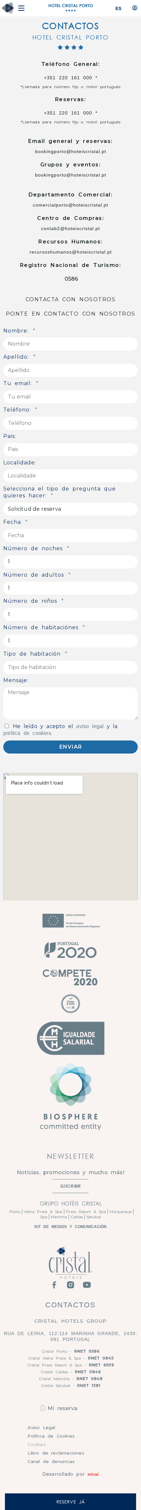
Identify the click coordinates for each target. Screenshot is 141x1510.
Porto (15, 1211)
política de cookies (27, 733)
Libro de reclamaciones (56, 1453)
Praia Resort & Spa (86, 1211)
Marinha (59, 1216)
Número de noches (34, 548)
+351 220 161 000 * (70, 77)
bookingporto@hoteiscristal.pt (70, 151)
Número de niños (31, 601)
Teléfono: (18, 410)
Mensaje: (16, 680)
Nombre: (17, 331)
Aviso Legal (41, 1427)
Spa (43, 1216)
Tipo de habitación (33, 654)
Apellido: (17, 357)
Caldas (76, 1216)
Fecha (13, 522)
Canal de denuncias (51, 1461)
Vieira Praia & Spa (43, 1211)
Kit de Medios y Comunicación (70, 1226)
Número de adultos (35, 575)
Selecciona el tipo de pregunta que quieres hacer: (59, 492)
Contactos (70, 1305)
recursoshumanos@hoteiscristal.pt (71, 252)
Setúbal (94, 1216)
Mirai (93, 1474)
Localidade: (19, 462)
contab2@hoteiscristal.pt (70, 228)
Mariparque (120, 1211)
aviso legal (90, 726)
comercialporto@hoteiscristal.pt (70, 205)
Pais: (9, 436)
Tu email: (19, 383)
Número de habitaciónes (42, 627)
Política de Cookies (51, 1436)
